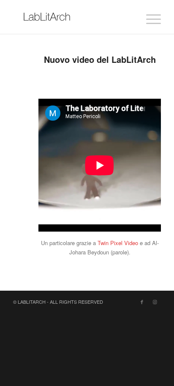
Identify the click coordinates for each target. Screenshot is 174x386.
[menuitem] (149, 17)
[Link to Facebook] (142, 301)
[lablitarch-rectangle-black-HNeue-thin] (72, 17)
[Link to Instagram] (154, 301)
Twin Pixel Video (118, 243)
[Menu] (149, 17)
